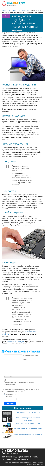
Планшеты (6, 10)
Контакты (34, 457)
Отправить (10, 403)
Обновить (8, 396)
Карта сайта (23, 459)
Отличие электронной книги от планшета (28, 419)
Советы (13, 10)
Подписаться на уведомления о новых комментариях (19, 383)
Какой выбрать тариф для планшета (28, 429)
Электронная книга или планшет (28, 412)
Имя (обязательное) (30, 355)
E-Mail (25, 359)
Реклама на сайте (9, 459)
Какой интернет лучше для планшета (28, 434)
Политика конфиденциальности (15, 457)
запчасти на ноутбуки (15, 342)
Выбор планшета (23, 10)
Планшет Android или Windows (28, 423)
